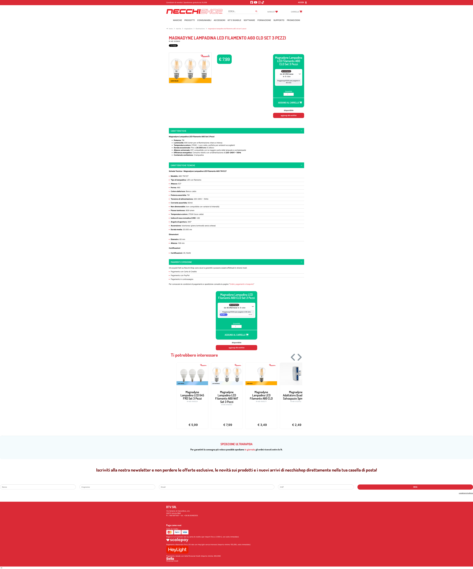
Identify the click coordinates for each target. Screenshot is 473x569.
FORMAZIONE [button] (264, 20)
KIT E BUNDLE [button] (234, 20)
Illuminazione (200, 29)
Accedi (301, 2)
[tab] (236, 131)
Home (171, 29)
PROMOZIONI (293, 20)
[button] (209, 55)
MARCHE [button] (177, 20)
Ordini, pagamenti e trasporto (241, 284)
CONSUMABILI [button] (204, 20)
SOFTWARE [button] (249, 20)
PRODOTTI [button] (189, 20)
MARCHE (178, 29)
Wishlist (271, 12)
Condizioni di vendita (174, 2)
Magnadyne (188, 29)
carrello (295, 12)
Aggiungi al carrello (288, 102)
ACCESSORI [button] (219, 20)
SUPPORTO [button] (278, 20)
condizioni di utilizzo (466, 493)
